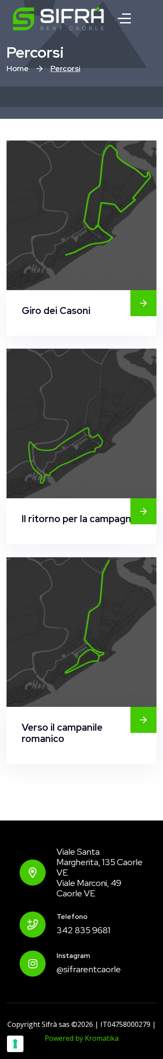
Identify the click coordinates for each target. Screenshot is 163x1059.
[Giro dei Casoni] (81, 214)
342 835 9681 (83, 930)
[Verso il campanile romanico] (81, 631)
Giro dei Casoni (56, 310)
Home (18, 68)
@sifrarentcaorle (89, 969)
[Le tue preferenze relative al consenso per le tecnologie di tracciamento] (15, 1044)
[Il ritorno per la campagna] (81, 423)
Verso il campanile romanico (62, 733)
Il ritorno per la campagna (79, 519)
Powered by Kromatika (82, 1038)
